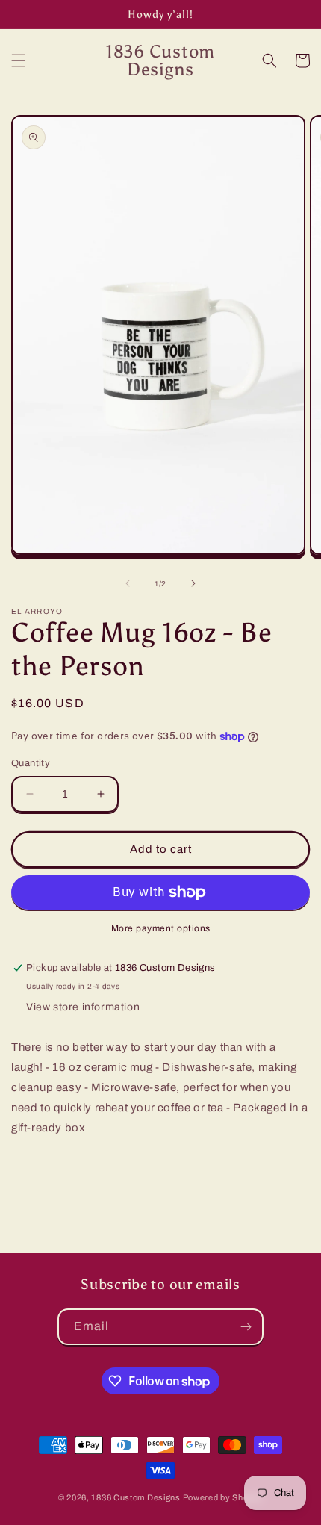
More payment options (161, 928)
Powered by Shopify (223, 1497)
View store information (83, 1007)
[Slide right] (193, 583)
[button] (18, 60)
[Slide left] (127, 583)
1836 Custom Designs (135, 1497)
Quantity (30, 763)
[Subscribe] (245, 1326)
